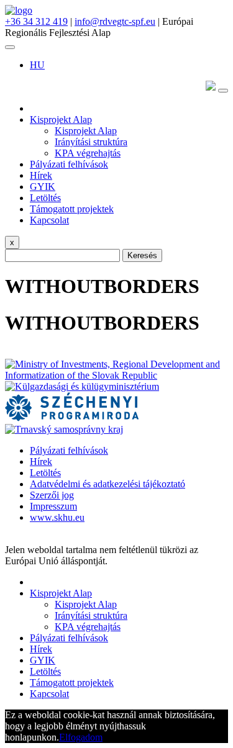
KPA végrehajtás (88, 153)
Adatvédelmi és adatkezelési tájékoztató (107, 484)
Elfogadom (81, 737)
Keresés (142, 255)
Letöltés (45, 197)
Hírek (41, 175)
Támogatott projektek (72, 209)
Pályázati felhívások (69, 164)
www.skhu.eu (57, 517)
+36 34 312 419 (36, 21)
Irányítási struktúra (91, 142)
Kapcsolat (49, 220)
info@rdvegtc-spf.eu (115, 21)
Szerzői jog (52, 495)
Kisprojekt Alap (61, 119)
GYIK (42, 186)
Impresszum (53, 506)
